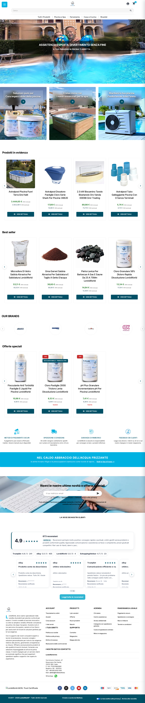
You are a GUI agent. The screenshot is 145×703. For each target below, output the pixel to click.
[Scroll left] (4, 185)
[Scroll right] (140, 185)
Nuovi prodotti (75, 621)
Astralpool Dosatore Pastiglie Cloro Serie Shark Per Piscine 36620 (55, 194)
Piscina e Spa (60, 17)
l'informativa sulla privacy (86, 497)
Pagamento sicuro (124, 613)
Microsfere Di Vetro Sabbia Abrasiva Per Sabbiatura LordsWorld (21, 274)
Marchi (72, 624)
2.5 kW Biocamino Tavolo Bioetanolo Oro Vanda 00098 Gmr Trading (90, 194)
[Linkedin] (85, 688)
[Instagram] (66, 688)
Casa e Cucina (90, 17)
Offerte (72, 617)
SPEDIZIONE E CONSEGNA (54, 438)
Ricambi (103, 17)
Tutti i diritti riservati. (39, 698)
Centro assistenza (100, 617)
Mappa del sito (75, 640)
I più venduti (74, 613)
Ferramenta (75, 17)
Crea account (50, 621)
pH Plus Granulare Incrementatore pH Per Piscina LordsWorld (90, 388)
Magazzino (73, 636)
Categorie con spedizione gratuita (103, 625)
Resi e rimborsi (123, 621)
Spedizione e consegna (126, 617)
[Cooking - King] (91, 329)
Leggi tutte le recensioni (72, 597)
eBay (20, 563)
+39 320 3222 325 (55, 670)
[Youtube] (79, 688)
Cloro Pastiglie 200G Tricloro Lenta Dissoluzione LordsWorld (55, 388)
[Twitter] (72, 688)
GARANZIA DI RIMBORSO (91, 438)
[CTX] (126, 329)
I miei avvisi (50, 624)
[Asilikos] (20, 329)
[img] (23, 113)
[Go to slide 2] (75, 80)
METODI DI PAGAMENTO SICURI (16, 438)
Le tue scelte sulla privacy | (110, 699)
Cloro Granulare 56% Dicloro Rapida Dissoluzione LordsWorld (124, 274)
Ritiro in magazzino (100, 633)
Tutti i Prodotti (44, 17)
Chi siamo (97, 613)
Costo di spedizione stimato (103, 630)
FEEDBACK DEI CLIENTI (128, 438)
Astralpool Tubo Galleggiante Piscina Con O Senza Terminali (124, 194)
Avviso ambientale (100, 621)
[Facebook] (60, 688)
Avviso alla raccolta (129, 699)
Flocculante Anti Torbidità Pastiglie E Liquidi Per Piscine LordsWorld (21, 388)
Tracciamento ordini (52, 613)
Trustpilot (57, 563)
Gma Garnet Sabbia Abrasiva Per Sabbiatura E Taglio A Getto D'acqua (55, 274)
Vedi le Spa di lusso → (105, 462)
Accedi (48, 617)
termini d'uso (67, 497)
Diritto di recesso (52, 640)
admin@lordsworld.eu (57, 672)
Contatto (73, 632)
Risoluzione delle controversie (56, 644)
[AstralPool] (55, 329)
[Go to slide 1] (70, 80)
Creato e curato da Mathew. (72, 698)
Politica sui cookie (52, 632)
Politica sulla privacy (53, 636)
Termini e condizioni (124, 624)
